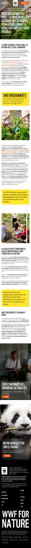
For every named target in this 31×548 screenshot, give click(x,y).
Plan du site (25, 537)
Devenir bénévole (5, 498)
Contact (3, 502)
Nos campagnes (4, 495)
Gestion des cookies (23, 540)
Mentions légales (18, 537)
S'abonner (6, 396)
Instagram (22, 497)
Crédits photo (5, 542)
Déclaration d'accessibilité (7, 537)
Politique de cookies (13, 540)
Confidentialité (5, 540)
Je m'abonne (7, 455)
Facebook (22, 490)
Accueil (3, 7)
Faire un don (23, 3)
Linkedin (22, 503)
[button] (27, 211)
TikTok (21, 506)
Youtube (22, 500)
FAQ (2, 505)
